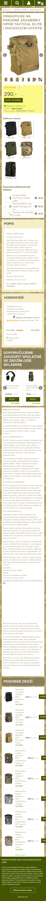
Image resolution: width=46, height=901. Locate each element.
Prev (5, 55)
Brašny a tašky (20, 10)
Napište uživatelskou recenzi (27, 318)
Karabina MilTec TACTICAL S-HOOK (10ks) (21, 198)
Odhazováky (35, 10)
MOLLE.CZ (7, 10)
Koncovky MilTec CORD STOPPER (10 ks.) (32, 388)
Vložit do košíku (13, 100)
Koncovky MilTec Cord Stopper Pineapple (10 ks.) (22, 206)
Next (41, 55)
